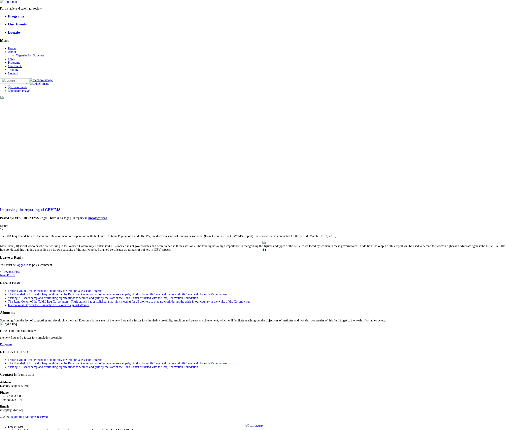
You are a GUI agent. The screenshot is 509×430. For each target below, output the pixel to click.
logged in (22, 265)
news (11, 59)
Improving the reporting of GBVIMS (30, 210)
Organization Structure (30, 55)
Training (13, 69)
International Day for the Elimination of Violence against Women (48, 305)
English (11, 81)
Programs (14, 62)
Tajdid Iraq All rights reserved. (29, 416)
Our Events (15, 66)
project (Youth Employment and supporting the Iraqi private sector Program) (55, 290)
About (12, 51)
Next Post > (7, 275)
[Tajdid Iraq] (8, 1)
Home (12, 48)
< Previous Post (10, 271)
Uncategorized (97, 218)
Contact (13, 73)
